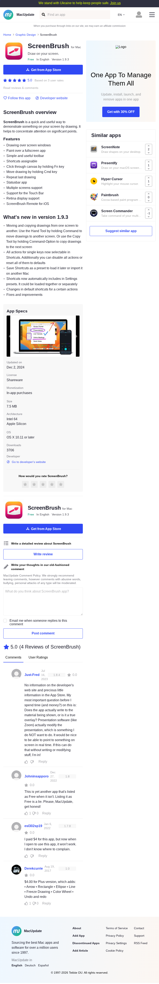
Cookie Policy (114, 950)
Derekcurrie (33, 868)
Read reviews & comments (20, 88)
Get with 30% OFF (121, 112)
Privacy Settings (116, 943)
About (76, 928)
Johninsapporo (36, 776)
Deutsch (30, 965)
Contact (139, 928)
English (17, 965)
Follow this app (19, 98)
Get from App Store (46, 70)
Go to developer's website (29, 462)
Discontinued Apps (86, 943)
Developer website (54, 98)
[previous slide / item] (9, 336)
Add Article (80, 950)
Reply (43, 761)
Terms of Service (117, 928)
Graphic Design (26, 35)
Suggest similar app (121, 231)
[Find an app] (43, 14)
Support (139, 935)
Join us (115, 3)
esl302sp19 (33, 826)
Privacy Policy (115, 935)
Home (7, 35)
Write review (43, 554)
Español (43, 965)
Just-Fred (32, 675)
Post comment (43, 633)
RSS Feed (140, 943)
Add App (78, 935)
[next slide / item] (77, 336)
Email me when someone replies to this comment (38, 622)
